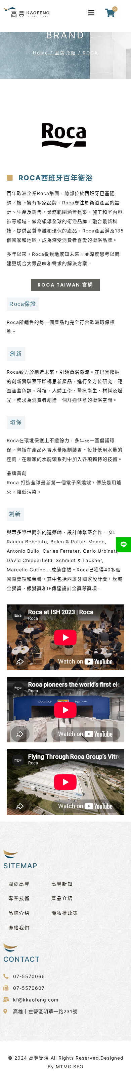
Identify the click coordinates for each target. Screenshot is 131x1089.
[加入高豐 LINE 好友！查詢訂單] (123, 544)
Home (40, 52)
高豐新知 (62, 884)
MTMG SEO (69, 1066)
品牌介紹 (65, 52)
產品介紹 (62, 898)
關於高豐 (19, 884)
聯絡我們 (19, 927)
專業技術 (19, 898)
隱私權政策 (64, 913)
